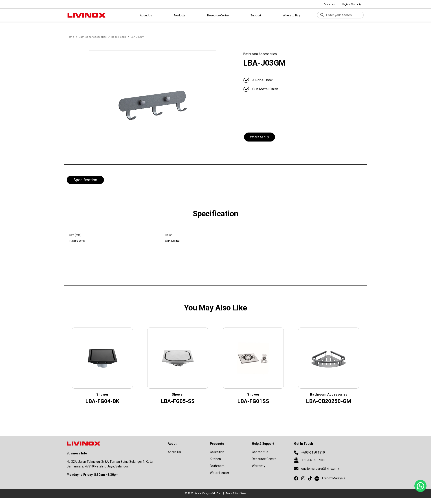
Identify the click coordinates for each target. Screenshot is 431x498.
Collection (217, 452)
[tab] (85, 180)
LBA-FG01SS (253, 401)
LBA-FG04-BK (102, 401)
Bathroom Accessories (93, 36)
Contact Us (260, 452)
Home (70, 36)
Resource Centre (264, 459)
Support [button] (255, 15)
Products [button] (179, 15)
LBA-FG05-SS (178, 401)
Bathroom (217, 466)
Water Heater (219, 473)
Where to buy (259, 137)
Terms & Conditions (236, 493)
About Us (146, 15)
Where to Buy (291, 15)
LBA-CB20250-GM (328, 401)
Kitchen (215, 459)
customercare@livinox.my (320, 468)
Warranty (258, 466)
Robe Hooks (118, 36)
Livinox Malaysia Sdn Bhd (207, 493)
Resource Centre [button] (218, 15)
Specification (85, 179)
